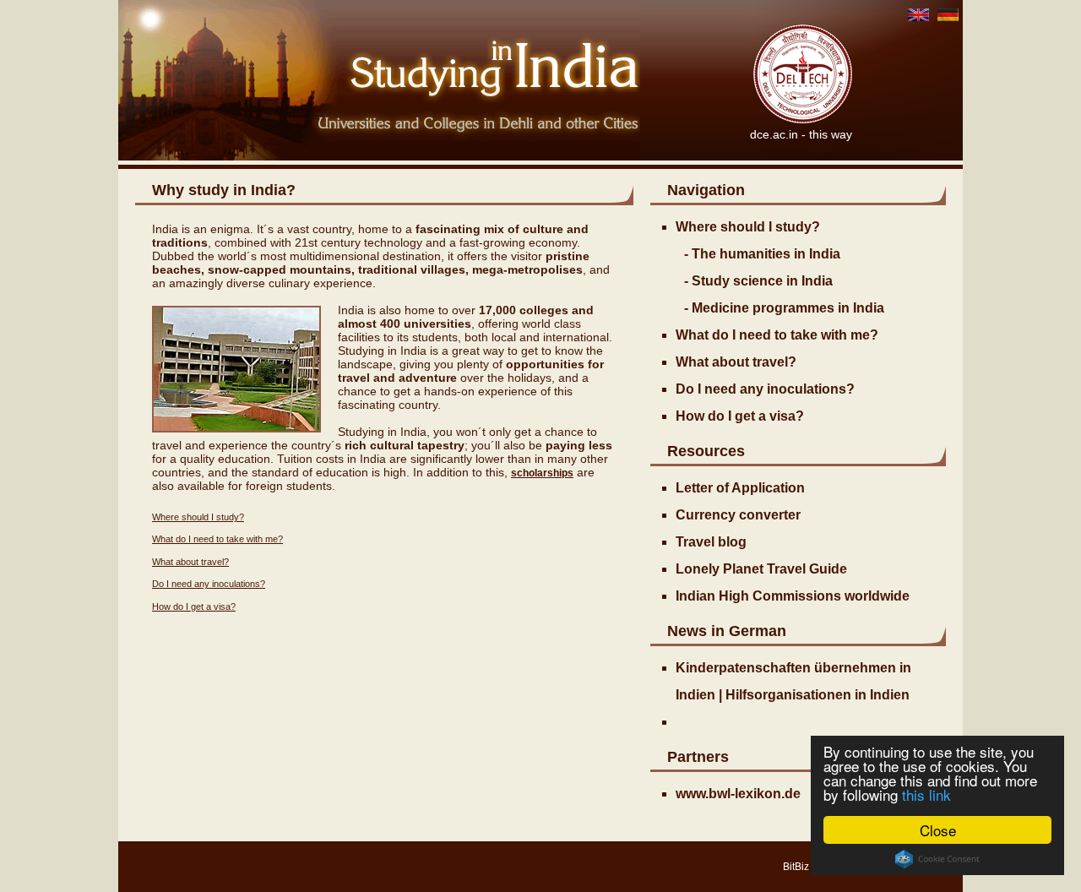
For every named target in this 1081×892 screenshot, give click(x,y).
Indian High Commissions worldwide (793, 596)
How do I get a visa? (194, 606)
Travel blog (711, 542)
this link (926, 794)
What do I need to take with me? (217, 539)
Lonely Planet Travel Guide (761, 569)
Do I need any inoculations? (208, 584)
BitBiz (796, 867)
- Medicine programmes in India (784, 308)
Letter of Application (740, 488)
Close (938, 829)
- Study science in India (758, 281)
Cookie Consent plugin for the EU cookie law (937, 859)
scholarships (542, 473)
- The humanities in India (762, 254)
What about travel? (190, 562)
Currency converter (738, 515)
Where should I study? (198, 517)
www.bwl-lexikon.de (738, 793)
